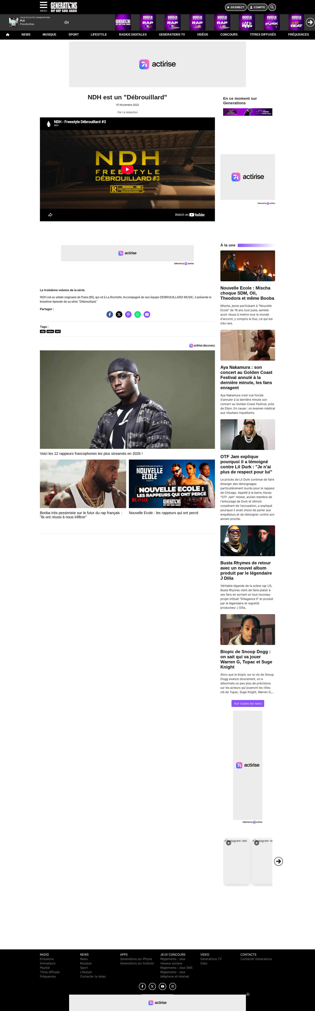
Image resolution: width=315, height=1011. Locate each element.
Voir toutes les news (248, 703)
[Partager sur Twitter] (118, 316)
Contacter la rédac (93, 976)
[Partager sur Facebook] (109, 316)
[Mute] (66, 22)
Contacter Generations (256, 959)
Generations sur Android (137, 963)
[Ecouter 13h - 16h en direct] (247, 112)
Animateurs (47, 963)
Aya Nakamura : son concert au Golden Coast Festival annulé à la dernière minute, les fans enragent (246, 377)
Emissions (47, 959)
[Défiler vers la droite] (278, 861)
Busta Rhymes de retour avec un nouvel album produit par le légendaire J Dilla (246, 570)
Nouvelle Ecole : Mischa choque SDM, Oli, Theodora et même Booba (247, 293)
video (50, 331)
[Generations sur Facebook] (142, 986)
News (26, 34)
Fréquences (298, 34)
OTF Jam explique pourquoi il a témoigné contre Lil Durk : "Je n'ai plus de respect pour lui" (246, 464)
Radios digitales (133, 34)
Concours (229, 34)
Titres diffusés (263, 34)
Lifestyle (99, 34)
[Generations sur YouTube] (162, 986)
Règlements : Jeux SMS (176, 967)
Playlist (45, 967)
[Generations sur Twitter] (152, 986)
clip (43, 331)
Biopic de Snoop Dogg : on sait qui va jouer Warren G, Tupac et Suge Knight (246, 659)
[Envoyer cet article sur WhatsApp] (137, 316)
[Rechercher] (272, 7)
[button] (237, 861)
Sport (74, 34)
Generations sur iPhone (136, 959)
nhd (58, 331)
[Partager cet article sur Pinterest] (127, 316)
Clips (203, 963)
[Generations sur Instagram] (172, 986)
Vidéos (202, 34)
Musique (49, 34)
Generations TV (172, 34)
